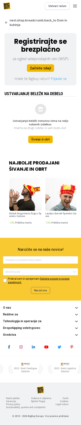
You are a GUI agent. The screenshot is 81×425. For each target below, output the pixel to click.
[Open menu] (75, 6)
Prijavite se (59, 78)
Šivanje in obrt (40, 139)
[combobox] (5, 272)
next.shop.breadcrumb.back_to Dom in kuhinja (38, 22)
